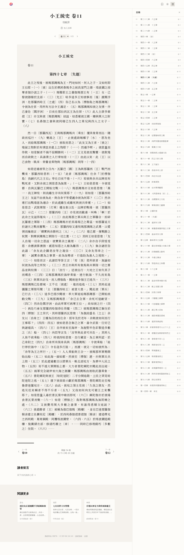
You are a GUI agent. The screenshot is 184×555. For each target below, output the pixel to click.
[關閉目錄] (179, 12)
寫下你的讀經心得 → (26, 475)
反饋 (86, 536)
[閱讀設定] (167, 4)
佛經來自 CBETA (51, 536)
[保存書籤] (162, 4)
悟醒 (65, 22)
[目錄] (172, 4)
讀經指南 (78, 536)
